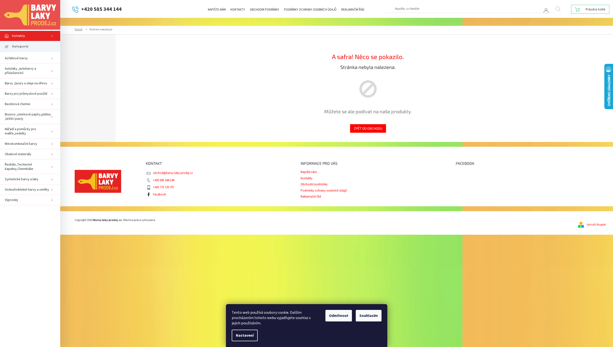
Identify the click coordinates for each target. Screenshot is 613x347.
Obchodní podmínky (264, 9)
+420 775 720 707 (163, 187)
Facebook (159, 194)
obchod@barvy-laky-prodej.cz (173, 173)
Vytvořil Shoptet (596, 225)
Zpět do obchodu (368, 128)
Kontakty (238, 9)
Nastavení (245, 335)
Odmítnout (338, 315)
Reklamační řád (352, 9)
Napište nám (217, 9)
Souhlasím (368, 315)
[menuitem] (30, 36)
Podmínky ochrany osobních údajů (310, 9)
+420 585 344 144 (163, 180)
